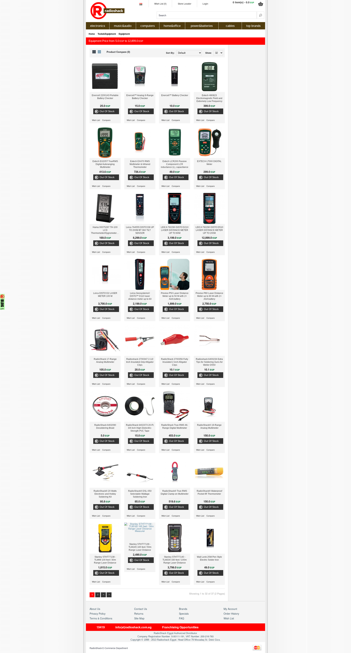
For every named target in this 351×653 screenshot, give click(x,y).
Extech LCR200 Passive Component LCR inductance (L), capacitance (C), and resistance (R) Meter (174, 164)
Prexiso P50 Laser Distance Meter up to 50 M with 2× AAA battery (174, 296)
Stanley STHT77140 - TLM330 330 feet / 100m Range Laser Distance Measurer (175, 560)
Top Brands (253, 26)
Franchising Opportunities (180, 627)
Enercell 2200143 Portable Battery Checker (105, 97)
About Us (95, 609)
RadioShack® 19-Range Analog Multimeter (209, 426)
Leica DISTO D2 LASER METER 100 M (105, 294)
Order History (231, 613)
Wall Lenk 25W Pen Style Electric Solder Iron (209, 558)
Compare (106, 120)
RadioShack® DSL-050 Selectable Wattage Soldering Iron (140, 494)
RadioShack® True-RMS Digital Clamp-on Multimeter (174, 492)
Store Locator (184, 3)
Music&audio (122, 26)
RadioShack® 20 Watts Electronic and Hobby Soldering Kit (105, 494)
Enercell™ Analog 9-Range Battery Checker (140, 97)
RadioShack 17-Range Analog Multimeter (105, 360)
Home (92, 33)
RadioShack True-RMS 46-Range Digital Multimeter (174, 426)
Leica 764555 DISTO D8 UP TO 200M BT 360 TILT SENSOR (140, 230)
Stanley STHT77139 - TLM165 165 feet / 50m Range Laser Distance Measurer (140, 547)
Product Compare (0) (118, 52)
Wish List (96, 120)
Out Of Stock (107, 111)
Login (205, 3)
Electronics (97, 26)
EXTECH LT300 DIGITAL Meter (209, 162)
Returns (138, 613)
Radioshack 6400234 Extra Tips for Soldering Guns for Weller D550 (209, 362)
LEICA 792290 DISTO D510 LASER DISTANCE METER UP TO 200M (209, 230)
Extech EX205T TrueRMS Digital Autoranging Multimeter (105, 164)
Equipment (124, 33)
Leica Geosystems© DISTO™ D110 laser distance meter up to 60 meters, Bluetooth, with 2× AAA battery (140, 296)
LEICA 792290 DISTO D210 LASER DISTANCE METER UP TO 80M (174, 230)
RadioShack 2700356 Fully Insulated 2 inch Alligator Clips (174, 362)
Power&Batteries (202, 26)
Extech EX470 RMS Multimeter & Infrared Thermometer (140, 164)
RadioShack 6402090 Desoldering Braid (105, 426)
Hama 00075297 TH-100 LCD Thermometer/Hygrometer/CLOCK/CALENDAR (106, 230)
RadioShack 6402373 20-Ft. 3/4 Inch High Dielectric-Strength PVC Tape (140, 428)
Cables (230, 26)
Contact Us (140, 609)
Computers (147, 26)
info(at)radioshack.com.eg (133, 627)
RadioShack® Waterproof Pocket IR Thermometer (209, 492)
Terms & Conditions (101, 618)
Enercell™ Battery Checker (174, 95)
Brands (183, 609)
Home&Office (172, 26)
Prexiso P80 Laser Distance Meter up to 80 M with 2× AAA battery (209, 296)
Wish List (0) (160, 3)
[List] (94, 51)
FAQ (181, 618)
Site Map (139, 618)
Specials (184, 613)
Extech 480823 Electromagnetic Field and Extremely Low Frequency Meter (209, 98)
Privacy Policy (97, 613)
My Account (230, 609)
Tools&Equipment (107, 33)
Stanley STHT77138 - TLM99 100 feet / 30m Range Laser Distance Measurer (105, 560)
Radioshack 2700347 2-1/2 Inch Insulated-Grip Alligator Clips (140, 362)
